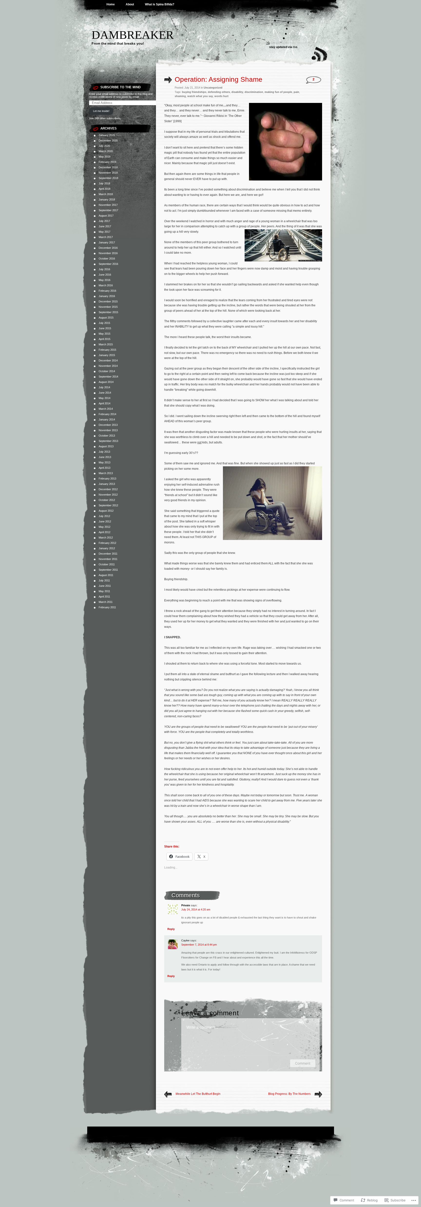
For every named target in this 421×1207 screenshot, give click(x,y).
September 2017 (108, 210)
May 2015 (104, 333)
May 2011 (104, 591)
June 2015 (105, 328)
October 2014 (107, 371)
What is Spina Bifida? (159, 4)
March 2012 (106, 537)
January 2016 (107, 296)
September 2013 (108, 440)
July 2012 (104, 516)
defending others (219, 91)
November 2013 (108, 430)
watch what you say (200, 96)
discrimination (254, 91)
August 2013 (106, 446)
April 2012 (104, 532)
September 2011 (108, 569)
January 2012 (107, 548)
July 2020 (104, 145)
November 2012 (108, 494)
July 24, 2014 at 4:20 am (195, 909)
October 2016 (107, 258)
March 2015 (106, 344)
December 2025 (108, 140)
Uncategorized (213, 87)
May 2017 (104, 231)
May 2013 (104, 462)
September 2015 (108, 312)
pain (296, 91)
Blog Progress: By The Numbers (289, 1094)
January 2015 (107, 355)
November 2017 (108, 204)
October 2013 (107, 435)
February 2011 (107, 607)
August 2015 (106, 317)
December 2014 (108, 360)
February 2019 (107, 161)
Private (185, 905)
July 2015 (104, 322)
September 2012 (108, 505)
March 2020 (106, 151)
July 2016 (104, 269)
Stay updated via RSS (283, 47)
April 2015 (104, 339)
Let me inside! (101, 111)
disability (237, 91)
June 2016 (105, 274)
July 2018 (104, 183)
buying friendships (194, 91)
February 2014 (107, 414)
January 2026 (107, 135)
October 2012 (107, 500)
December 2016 (108, 247)
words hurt (221, 96)
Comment (302, 1063)
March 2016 (106, 285)
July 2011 (104, 580)
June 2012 (105, 521)
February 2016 (107, 290)
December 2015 (108, 301)
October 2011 (107, 564)
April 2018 (104, 188)
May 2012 (104, 526)
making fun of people (278, 91)
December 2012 (108, 489)
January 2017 (107, 242)
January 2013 (107, 483)
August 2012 (106, 510)
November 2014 (108, 365)
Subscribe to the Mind (120, 87)
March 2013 (106, 473)
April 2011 (104, 596)
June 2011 (105, 585)
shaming (180, 96)
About (130, 4)
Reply (171, 929)
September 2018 (108, 178)
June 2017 (105, 226)
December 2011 (108, 553)
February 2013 (107, 478)
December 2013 (108, 424)
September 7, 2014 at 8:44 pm (199, 944)
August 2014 (106, 381)
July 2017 (104, 220)
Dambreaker (133, 34)
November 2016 (108, 253)
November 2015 (108, 306)
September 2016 (108, 263)
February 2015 (107, 349)
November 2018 (108, 172)
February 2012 (107, 542)
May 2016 (104, 280)
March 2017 (106, 237)
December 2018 (108, 167)
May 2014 (104, 398)
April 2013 (104, 467)
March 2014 (106, 408)
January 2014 (107, 419)
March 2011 (106, 601)
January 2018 (107, 199)
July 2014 (104, 387)
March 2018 (106, 194)
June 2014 (105, 392)
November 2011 (108, 559)
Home (110, 4)
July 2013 (104, 451)
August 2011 (106, 575)
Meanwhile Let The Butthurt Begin (198, 1094)
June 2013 (105, 457)
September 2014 (108, 376)
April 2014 (104, 403)
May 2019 (104, 156)
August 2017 (106, 215)
